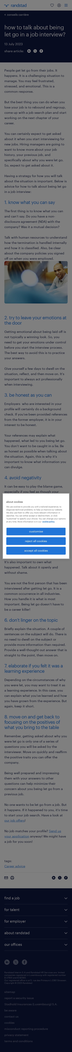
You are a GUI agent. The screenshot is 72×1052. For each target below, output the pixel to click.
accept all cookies (36, 550)
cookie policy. (48, 522)
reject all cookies (36, 541)
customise (36, 531)
